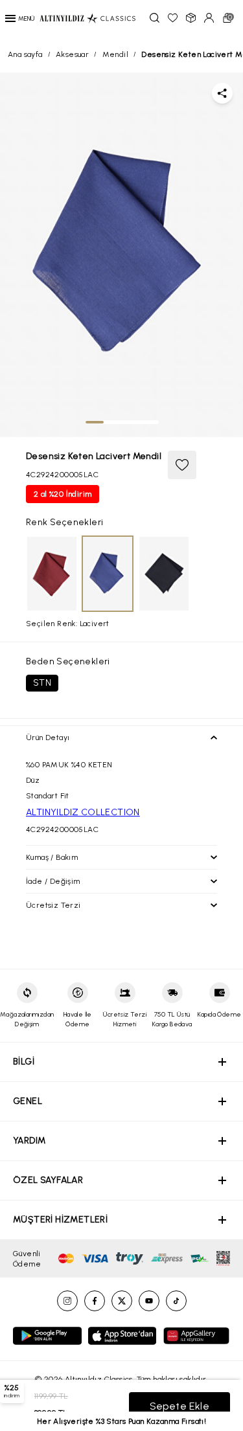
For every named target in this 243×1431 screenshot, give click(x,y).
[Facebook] (94, 1300)
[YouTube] (149, 1300)
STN (42, 682)
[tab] (95, 422)
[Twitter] (121, 1300)
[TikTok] (176, 1300)
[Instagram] (67, 1300)
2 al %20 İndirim (62, 494)
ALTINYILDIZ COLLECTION (83, 812)
